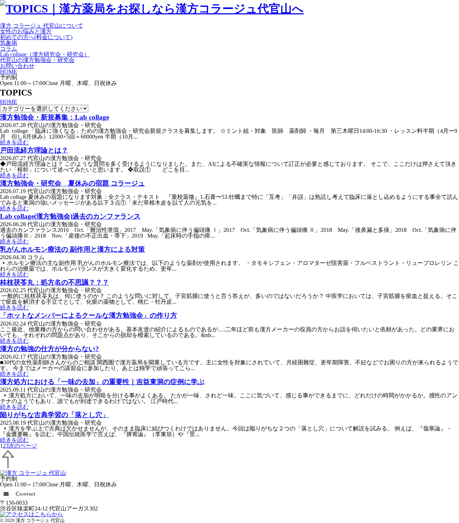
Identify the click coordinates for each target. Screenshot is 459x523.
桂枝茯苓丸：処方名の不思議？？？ (54, 282)
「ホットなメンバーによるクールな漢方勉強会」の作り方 (88, 315)
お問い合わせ (17, 66)
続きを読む (14, 142)
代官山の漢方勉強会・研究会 (37, 60)
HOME (8, 72)
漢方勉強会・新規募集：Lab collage (54, 117)
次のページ (23, 446)
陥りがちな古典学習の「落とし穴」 (54, 415)
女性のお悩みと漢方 (26, 31)
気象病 (8, 43)
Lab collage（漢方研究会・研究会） (45, 54)
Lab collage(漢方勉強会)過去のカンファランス (70, 216)
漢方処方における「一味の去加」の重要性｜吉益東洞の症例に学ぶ (102, 382)
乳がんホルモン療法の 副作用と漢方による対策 (72, 249)
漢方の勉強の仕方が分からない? (49, 348)
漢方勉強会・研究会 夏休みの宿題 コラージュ (72, 183)
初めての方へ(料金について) (36, 37)
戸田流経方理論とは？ (34, 150)
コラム (8, 49)
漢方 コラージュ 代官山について (41, 26)
